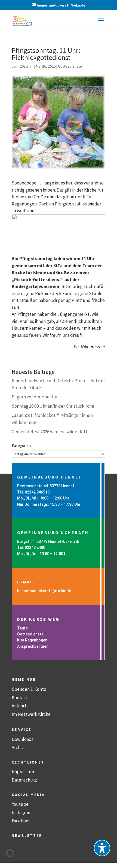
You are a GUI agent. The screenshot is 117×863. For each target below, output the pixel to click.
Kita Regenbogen (32, 640)
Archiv (18, 747)
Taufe (22, 628)
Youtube (20, 804)
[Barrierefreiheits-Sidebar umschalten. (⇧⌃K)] (102, 848)
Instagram (22, 813)
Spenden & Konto (29, 689)
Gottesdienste (70, 66)
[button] (101, 24)
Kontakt (20, 698)
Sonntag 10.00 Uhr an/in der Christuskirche (53, 406)
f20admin (26, 66)
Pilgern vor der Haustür (35, 397)
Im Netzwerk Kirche (31, 714)
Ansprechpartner (32, 646)
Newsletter (27, 836)
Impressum (23, 772)
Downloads (22, 739)
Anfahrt (19, 706)
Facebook (21, 821)
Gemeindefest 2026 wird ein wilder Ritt (49, 432)
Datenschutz (24, 780)
